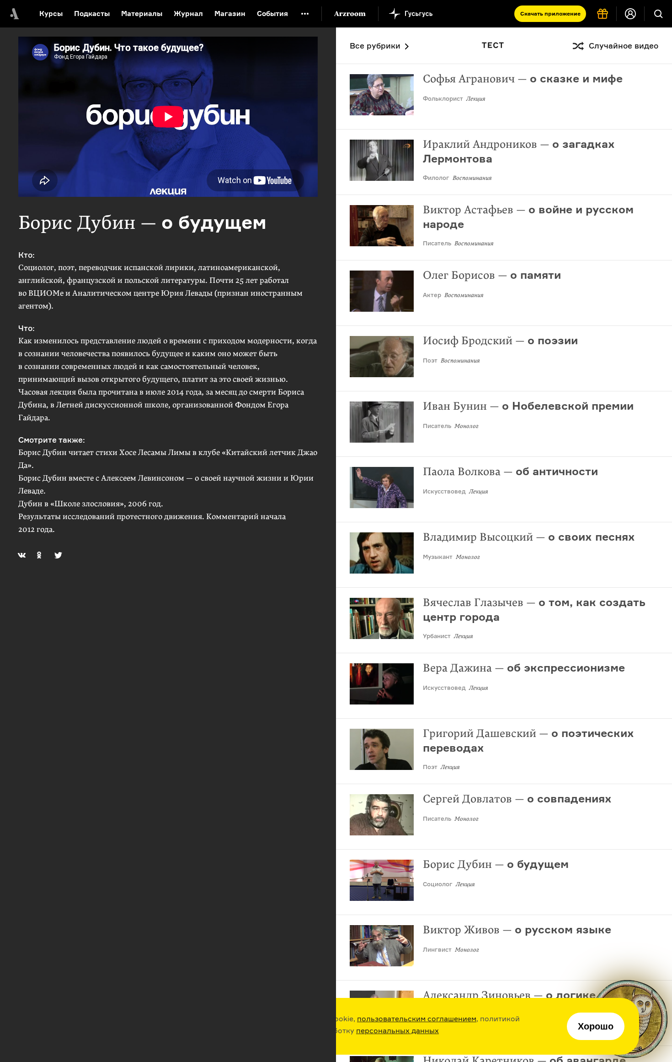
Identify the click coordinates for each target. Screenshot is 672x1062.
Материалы (141, 13)
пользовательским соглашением (416, 1018)
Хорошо (595, 1026)
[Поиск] (658, 14)
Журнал (188, 13)
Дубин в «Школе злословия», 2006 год (89, 504)
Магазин (229, 13)
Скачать (550, 13)
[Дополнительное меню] (305, 14)
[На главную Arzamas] (13, 13)
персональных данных (397, 1030)
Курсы (51, 13)
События (272, 13)
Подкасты (92, 13)
